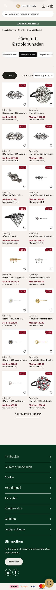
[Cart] (52, 6)
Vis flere (28, 425)
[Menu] (6, 6)
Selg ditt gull (13, 487)
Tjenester (11, 498)
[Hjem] (26, 6)
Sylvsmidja (6, 110)
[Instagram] (8, 572)
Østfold (21, 30)
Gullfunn (10, 519)
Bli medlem (14, 561)
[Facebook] (15, 572)
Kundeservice (13, 508)
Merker (9, 477)
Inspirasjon (12, 456)
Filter (11, 75)
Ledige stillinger (15, 529)
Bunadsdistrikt (8, 30)
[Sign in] (43, 6)
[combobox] (28, 14)
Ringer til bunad (46, 54)
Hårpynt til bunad (34, 30)
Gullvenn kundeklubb (18, 467)
